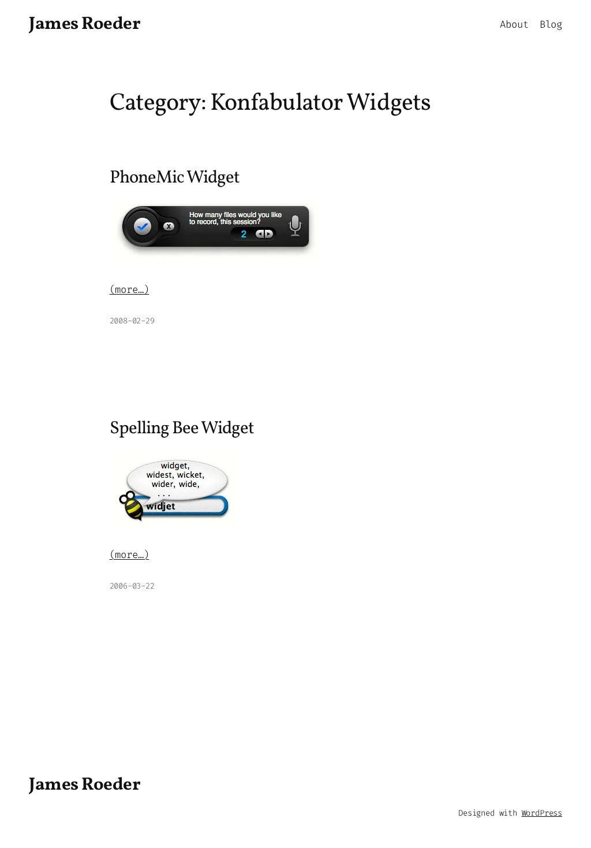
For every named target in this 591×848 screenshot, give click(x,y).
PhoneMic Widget (175, 179)
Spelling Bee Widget (182, 429)
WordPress (542, 813)
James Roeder (84, 24)
